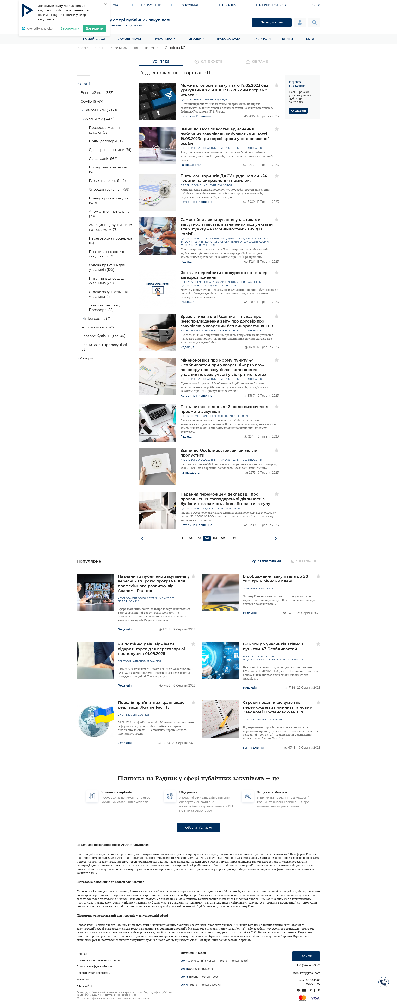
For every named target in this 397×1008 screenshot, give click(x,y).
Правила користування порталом (98, 960)
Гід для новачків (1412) (107, 181)
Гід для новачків (146, 47)
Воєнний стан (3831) (98, 93)
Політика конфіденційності (94, 966)
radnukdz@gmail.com (306, 973)
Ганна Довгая (191, 165)
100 (199, 538)
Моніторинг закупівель (218, 185)
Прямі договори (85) (106, 141)
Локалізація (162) (103, 159)
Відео (315, 5)
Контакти (83, 979)
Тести (309, 39)
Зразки (195, 39)
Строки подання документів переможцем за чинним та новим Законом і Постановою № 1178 (278, 707)
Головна (83, 47)
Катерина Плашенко (196, 116)
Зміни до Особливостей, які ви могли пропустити (219, 453)
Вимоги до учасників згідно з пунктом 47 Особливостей (273, 646)
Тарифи (306, 956)
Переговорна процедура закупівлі (139, 661)
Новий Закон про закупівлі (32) (104, 347)
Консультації (190, 5)
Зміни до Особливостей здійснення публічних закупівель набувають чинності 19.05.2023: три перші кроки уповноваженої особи (225, 136)
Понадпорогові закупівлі (252, 239)
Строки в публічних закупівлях (262, 720)
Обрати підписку (198, 827)
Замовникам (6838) (100, 110)
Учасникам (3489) (99, 119)
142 (234, 538)
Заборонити (70, 28)
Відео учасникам (191, 282)
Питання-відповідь (215, 100)
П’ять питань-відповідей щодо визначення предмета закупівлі (224, 409)
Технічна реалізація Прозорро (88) (105, 307)
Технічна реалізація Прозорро (250, 242)
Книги (287, 39)
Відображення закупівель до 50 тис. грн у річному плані (275, 578)
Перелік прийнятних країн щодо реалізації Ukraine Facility (151, 705)
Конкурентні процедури (218, 239)
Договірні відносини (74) (110, 150)
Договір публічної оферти (93, 972)
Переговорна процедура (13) (110, 240)
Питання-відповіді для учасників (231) (108, 280)
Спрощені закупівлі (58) (109, 189)
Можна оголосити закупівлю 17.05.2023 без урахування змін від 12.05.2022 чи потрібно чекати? (224, 90)
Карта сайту (84, 985)
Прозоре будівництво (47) (103, 336)
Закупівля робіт (213, 416)
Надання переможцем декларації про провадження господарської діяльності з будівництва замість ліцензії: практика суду (225, 499)
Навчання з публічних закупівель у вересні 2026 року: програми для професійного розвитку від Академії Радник (154, 583)
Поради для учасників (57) (108, 169)
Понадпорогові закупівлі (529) (110, 200)
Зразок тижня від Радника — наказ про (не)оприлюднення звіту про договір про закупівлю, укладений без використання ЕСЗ (227, 321)
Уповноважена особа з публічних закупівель (210, 148)
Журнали (262, 39)
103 (223, 538)
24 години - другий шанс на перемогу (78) (110, 227)
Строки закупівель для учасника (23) (108, 294)
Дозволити (94, 28)
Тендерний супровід (271, 5)
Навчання (227, 5)
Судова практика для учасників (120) (107, 267)
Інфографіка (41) (98, 319)
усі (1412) (160, 61)
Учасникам (165, 39)
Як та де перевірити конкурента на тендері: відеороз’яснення (225, 275)
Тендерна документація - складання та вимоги (273, 660)
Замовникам (129, 39)
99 (191, 538)
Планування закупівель (258, 589)
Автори (86, 358)
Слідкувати (298, 110)
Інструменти (150, 5)
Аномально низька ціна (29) (109, 214)
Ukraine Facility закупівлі (133, 715)
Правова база (228, 39)
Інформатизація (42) (98, 327)
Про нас (82, 953)
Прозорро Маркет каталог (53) (104, 130)
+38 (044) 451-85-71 (308, 965)
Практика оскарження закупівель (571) (108, 254)
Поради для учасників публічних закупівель (232, 282)
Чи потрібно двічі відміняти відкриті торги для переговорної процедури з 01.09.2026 (151, 649)
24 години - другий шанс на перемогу (205, 242)
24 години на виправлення (198, 245)
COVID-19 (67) (92, 101)
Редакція (187, 261)
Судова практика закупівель (221, 509)
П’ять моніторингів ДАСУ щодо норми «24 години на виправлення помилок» (224, 178)
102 (215, 538)
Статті (117, 5)
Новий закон (94, 39)
